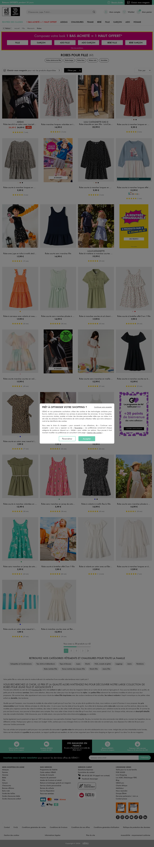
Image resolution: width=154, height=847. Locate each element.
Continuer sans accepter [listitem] (103, 407)
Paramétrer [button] (78, 428)
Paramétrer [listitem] (67, 438)
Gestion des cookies (94, 432)
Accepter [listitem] (87, 438)
